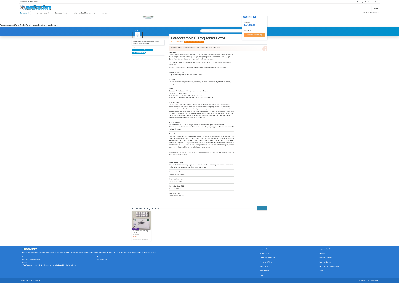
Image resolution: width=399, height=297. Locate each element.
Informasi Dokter (61, 13)
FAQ (376, 2)
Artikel (104, 13)
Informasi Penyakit (42, 13)
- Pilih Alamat (373, 12)
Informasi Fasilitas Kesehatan (85, 13)
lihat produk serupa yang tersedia (194, 41)
